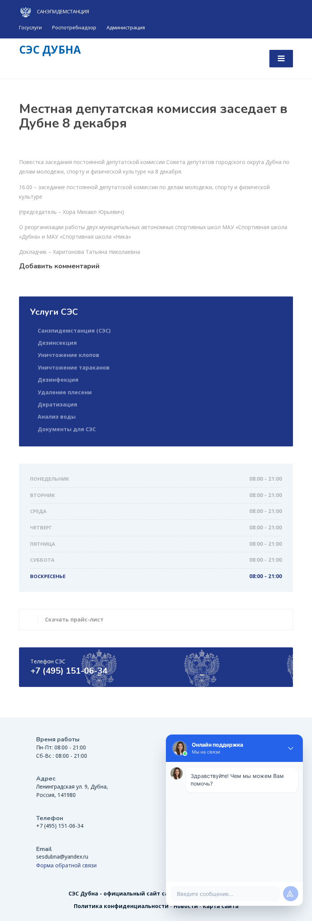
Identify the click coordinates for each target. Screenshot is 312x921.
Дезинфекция (58, 379)
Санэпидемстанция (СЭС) (74, 330)
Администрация (126, 27)
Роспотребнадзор (74, 27)
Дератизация (57, 404)
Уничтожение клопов (68, 355)
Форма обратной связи (66, 865)
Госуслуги (30, 27)
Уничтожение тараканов (74, 367)
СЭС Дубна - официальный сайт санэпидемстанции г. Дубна (156, 893)
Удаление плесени (65, 392)
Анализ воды (57, 416)
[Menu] (281, 58)
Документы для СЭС (67, 429)
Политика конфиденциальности (121, 906)
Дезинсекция (57, 342)
